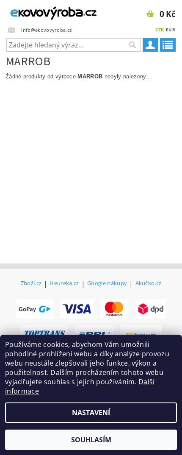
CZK (159, 29)
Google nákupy (107, 283)
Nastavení (91, 412)
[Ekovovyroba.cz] (45, 11)
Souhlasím (91, 439)
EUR (170, 30)
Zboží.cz (31, 283)
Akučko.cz (148, 283)
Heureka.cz (64, 283)
